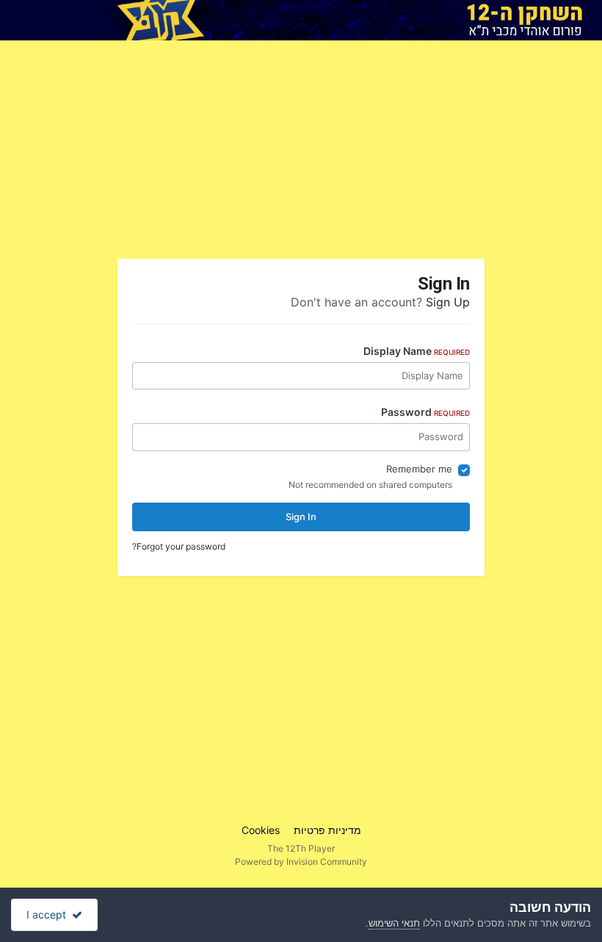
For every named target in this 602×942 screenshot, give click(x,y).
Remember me (419, 469)
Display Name (416, 351)
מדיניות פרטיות (327, 830)
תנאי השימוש (394, 923)
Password (425, 412)
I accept (49, 914)
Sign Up (448, 302)
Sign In (301, 516)
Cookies (261, 830)
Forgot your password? (178, 546)
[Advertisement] (418, 155)
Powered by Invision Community (301, 861)
